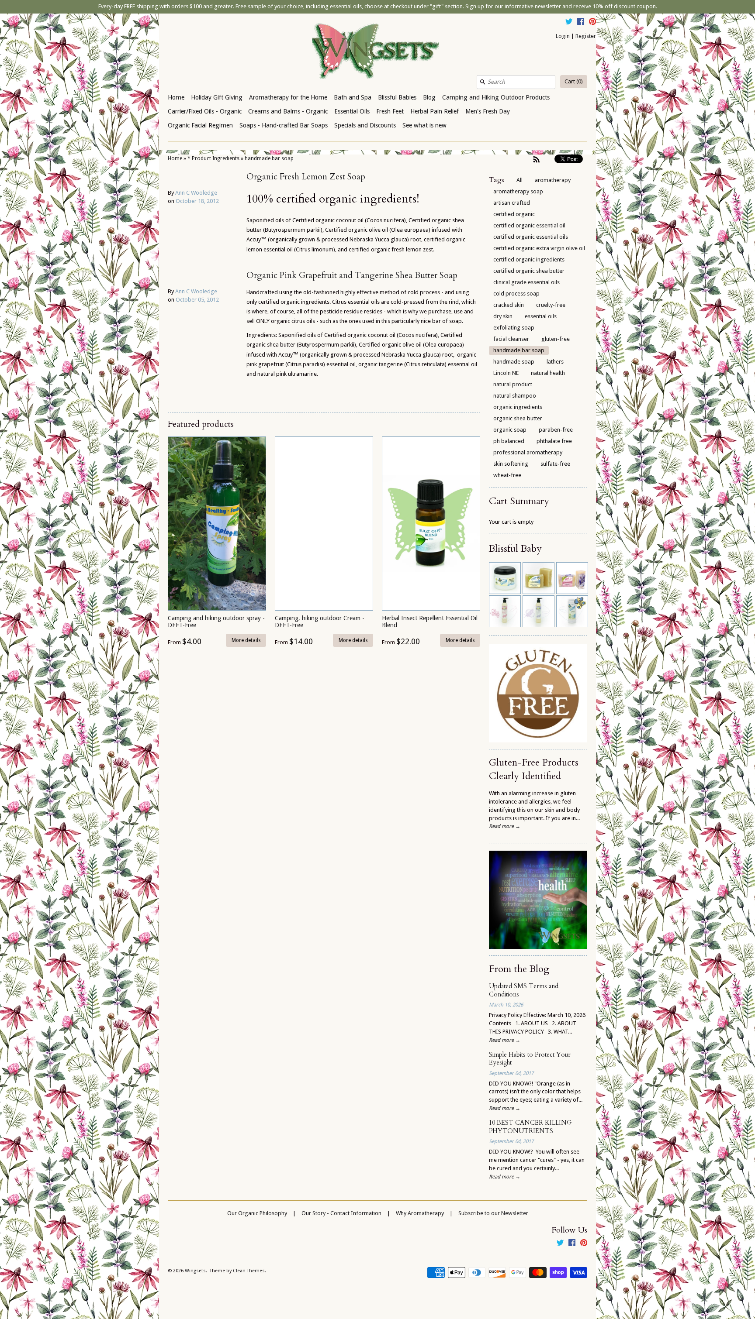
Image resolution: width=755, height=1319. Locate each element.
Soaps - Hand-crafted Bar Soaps (283, 125)
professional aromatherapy (527, 452)
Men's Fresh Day (487, 111)
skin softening (510, 463)
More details (246, 640)
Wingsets (195, 1271)
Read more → (504, 826)
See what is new (424, 125)
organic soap (509, 429)
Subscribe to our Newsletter (493, 1213)
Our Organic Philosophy (257, 1213)
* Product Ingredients (213, 158)
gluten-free (555, 339)
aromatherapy (553, 180)
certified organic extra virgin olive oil (539, 248)
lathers (555, 361)
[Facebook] (580, 22)
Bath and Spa (352, 97)
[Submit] (482, 82)
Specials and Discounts (365, 125)
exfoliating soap (513, 327)
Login (563, 36)
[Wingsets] (377, 52)
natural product (512, 384)
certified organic (514, 214)
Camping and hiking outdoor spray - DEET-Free (216, 621)
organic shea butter (517, 418)
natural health (548, 373)
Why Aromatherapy (420, 1213)
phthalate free (554, 441)
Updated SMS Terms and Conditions (523, 990)
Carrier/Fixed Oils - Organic (205, 111)
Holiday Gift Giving (216, 97)
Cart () (574, 81)
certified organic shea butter (529, 271)
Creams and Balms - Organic (288, 111)
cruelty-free (550, 305)
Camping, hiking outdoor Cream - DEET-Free (319, 621)
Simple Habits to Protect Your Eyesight (530, 1059)
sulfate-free (555, 463)
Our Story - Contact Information (341, 1213)
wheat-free (507, 475)
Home (176, 97)
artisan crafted (511, 202)
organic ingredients (517, 407)
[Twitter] (568, 22)
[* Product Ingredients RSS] (536, 159)
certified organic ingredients (529, 259)
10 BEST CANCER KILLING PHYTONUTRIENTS (530, 1127)
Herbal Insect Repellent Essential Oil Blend (430, 621)
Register (585, 36)
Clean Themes (249, 1271)
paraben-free (556, 429)
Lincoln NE (506, 373)
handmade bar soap (269, 158)
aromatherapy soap (518, 191)
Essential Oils (352, 111)
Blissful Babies (397, 97)
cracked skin (508, 305)
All (519, 180)
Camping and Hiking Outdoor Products (496, 97)
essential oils (541, 316)
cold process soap (516, 293)
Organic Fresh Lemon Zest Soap (305, 176)
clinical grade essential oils (526, 282)
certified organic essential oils (530, 237)
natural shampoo (514, 395)
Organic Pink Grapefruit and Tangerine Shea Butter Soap (351, 275)
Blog (429, 97)
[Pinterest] (592, 22)
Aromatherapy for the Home (288, 97)
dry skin (503, 316)
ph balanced (508, 441)
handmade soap (513, 361)
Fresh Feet (390, 111)
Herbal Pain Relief (434, 111)
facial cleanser (511, 339)
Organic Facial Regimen (200, 125)
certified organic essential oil (529, 225)
